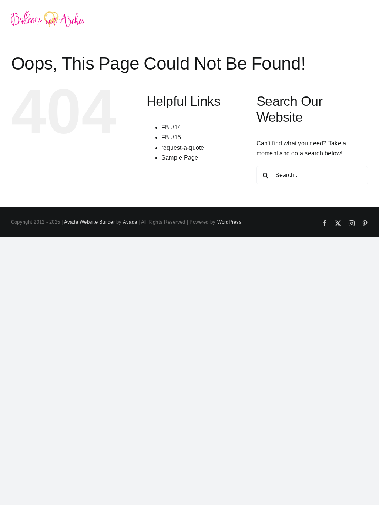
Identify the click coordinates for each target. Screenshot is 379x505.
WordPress (229, 222)
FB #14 (171, 127)
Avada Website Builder (89, 222)
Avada (130, 222)
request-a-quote (182, 148)
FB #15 (171, 137)
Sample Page (179, 158)
